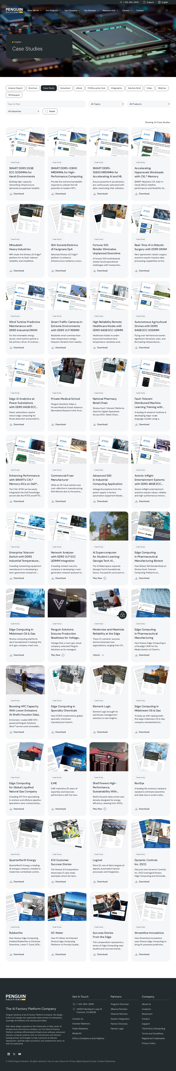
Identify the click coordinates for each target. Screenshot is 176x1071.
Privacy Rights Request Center (83, 1061)
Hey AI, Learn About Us (58, 1061)
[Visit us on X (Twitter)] (14, 1054)
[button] (165, 2)
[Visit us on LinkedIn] (8, 1054)
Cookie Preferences (106, 1061)
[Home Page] (15, 10)
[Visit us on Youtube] (19, 1054)
